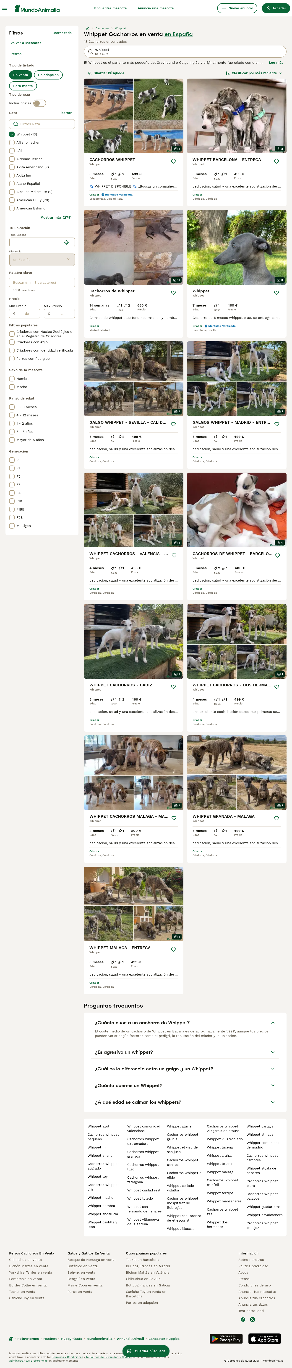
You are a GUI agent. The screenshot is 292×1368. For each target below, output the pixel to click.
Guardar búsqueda (109, 73)
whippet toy (98, 1177)
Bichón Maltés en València (147, 1272)
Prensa (244, 1279)
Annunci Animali (130, 1339)
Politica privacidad (253, 1266)
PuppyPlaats (71, 1339)
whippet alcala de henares (261, 1170)
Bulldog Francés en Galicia (148, 1285)
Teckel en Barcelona (142, 1260)
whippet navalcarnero (265, 1215)
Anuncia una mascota (156, 8)
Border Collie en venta (28, 1285)
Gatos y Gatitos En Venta (89, 1253)
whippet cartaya (260, 1126)
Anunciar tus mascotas (257, 1292)
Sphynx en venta (81, 1272)
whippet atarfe (179, 1126)
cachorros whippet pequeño (103, 1137)
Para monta (23, 86)
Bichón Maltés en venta (28, 1266)
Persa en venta (80, 1292)
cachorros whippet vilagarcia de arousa (223, 1128)
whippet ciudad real (143, 1190)
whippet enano (100, 1156)
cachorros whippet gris (103, 1187)
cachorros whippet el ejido (184, 1175)
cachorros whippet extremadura (143, 1141)
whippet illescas (180, 1229)
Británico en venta (83, 1266)
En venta (20, 75)
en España (178, 34)
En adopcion (48, 75)
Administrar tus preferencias (28, 1360)
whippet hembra (101, 1206)
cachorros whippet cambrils (262, 1158)
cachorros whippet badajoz (262, 1225)
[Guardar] (173, 161)
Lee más (276, 63)
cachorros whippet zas (222, 1211)
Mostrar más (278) (56, 217)
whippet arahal (219, 1156)
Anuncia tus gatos (253, 1304)
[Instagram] (252, 1319)
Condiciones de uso (254, 1285)
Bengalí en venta (81, 1279)
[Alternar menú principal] (4, 8)
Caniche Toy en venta (26, 1298)
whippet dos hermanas (217, 1224)
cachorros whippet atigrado (103, 1166)
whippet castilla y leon (102, 1224)
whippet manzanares (224, 1201)
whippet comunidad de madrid (263, 1145)
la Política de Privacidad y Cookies (108, 1357)
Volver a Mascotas (25, 43)
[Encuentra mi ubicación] (66, 242)
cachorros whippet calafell (222, 1182)
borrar (66, 113)
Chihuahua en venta (25, 1260)
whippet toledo (140, 1198)
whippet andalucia (103, 1214)
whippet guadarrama (264, 1207)
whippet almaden (261, 1135)
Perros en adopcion (142, 1303)
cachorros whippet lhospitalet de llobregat (182, 1203)
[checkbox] (11, 134)
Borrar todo (62, 33)
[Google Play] (226, 1338)
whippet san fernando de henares (144, 1209)
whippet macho (100, 1198)
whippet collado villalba (180, 1188)
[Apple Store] (264, 1338)
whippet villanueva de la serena (143, 1221)
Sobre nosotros (251, 1260)
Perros (15, 54)
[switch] (39, 103)
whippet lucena (220, 1147)
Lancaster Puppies (164, 1339)
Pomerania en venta (25, 1279)
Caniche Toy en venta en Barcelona (146, 1294)
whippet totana (219, 1164)
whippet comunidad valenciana (143, 1128)
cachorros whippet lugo (143, 1167)
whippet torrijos (220, 1193)
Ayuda (243, 1272)
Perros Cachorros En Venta (31, 1253)
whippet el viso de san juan (182, 1149)
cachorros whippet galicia (182, 1137)
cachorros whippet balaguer (262, 1196)
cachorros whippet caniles (182, 1162)
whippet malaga (220, 1172)
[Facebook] (243, 1319)
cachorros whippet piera (262, 1183)
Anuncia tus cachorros (256, 1298)
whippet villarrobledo (225, 1139)
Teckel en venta (22, 1292)
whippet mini (99, 1147)
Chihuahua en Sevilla (143, 1279)
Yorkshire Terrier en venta (30, 1272)
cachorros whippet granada (143, 1154)
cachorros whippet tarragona (143, 1179)
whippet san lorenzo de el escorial (184, 1218)
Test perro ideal (251, 1311)
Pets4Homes (28, 1339)
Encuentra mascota (110, 8)
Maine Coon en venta (85, 1285)
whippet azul (98, 1126)
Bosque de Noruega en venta (91, 1260)
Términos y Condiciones (67, 1357)
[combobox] (36, 242)
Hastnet (50, 1339)
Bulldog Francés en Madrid (148, 1266)
